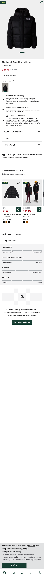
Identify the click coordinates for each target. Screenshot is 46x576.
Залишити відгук (22, 322)
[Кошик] (22, 572)
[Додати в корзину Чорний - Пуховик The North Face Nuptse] (18, 209)
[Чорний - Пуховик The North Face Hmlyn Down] (5, 87)
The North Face (10, 62)
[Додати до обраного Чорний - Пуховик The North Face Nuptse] (18, 182)
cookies (31, 546)
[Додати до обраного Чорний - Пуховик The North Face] (38, 182)
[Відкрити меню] (13, 572)
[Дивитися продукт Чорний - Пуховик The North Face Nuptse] (12, 193)
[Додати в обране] (41, 2)
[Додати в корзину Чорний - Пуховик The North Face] (39, 209)
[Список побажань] (30, 572)
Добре (14, 565)
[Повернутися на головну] (4, 572)
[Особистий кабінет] (39, 572)
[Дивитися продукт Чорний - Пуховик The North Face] (32, 193)
